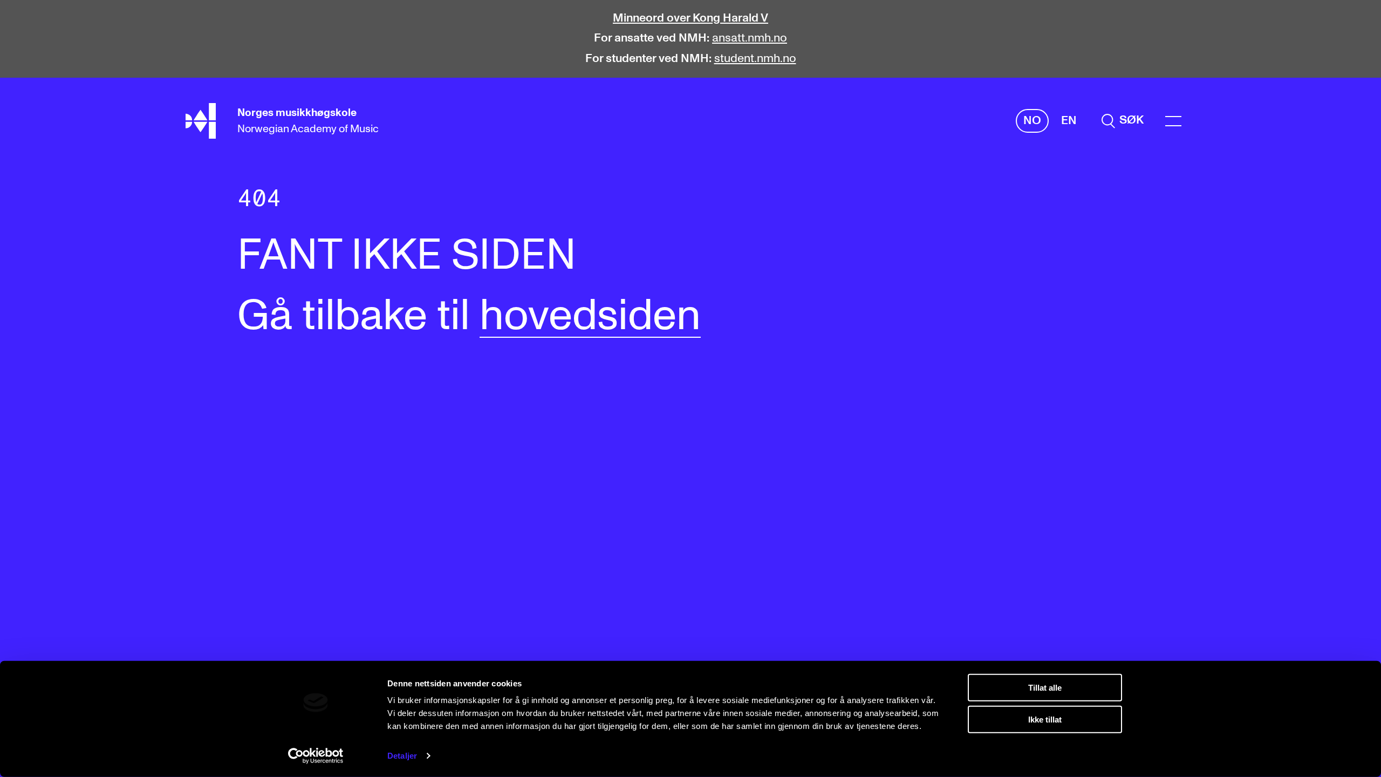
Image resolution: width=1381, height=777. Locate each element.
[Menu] (1173, 121)
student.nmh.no (755, 59)
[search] (1123, 121)
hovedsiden (590, 316)
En (1069, 121)
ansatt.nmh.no (749, 38)
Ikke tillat (1045, 719)
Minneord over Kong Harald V (690, 18)
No (1032, 121)
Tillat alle (1045, 687)
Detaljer (402, 755)
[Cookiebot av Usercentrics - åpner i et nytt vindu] (316, 756)
